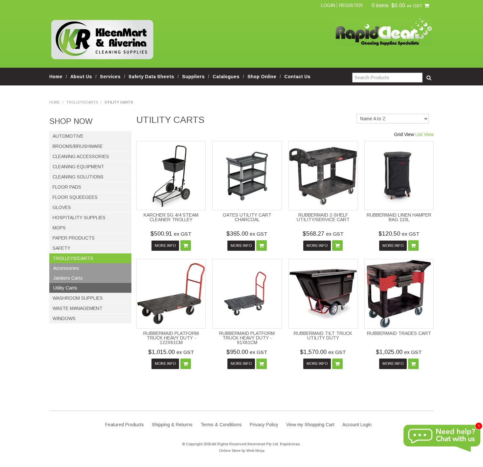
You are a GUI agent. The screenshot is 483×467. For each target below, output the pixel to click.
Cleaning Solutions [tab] (78, 176)
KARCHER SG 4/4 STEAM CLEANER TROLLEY (171, 217)
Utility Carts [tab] (65, 288)
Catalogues (226, 76)
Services (110, 76)
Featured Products (124, 424)
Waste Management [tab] (78, 308)
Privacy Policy (264, 424)
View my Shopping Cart (310, 424)
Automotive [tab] (68, 136)
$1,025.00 (399, 352)
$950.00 (246, 352)
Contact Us (297, 76)
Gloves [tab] (62, 207)
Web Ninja (255, 451)
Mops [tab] (59, 227)
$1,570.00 (323, 352)
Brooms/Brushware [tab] (78, 146)
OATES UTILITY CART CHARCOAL (247, 217)
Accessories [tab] (66, 268)
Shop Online (261, 76)
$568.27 (323, 233)
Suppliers (193, 76)
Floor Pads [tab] (67, 187)
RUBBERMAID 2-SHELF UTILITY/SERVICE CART (323, 217)
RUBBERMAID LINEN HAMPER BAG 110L (399, 217)
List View (424, 134)
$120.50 (399, 233)
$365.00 (246, 233)
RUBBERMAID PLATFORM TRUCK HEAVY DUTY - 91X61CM (247, 338)
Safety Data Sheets (151, 76)
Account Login (357, 424)
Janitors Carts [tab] (68, 278)
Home (55, 76)
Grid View (404, 134)
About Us (81, 76)
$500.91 (171, 233)
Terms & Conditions (221, 424)
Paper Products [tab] (74, 238)
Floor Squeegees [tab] (75, 197)
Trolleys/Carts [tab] (73, 258)
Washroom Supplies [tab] (78, 298)
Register (351, 5)
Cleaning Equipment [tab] (78, 166)
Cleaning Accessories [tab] (81, 156)
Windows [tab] (64, 318)
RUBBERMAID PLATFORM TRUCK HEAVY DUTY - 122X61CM (171, 338)
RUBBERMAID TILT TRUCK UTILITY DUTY (323, 335)
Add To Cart (185, 245)
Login (328, 5)
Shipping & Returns (172, 424)
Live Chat (442, 439)
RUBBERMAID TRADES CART (399, 333)
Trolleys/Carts (82, 102)
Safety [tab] (61, 248)
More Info (165, 245)
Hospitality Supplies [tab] (79, 217)
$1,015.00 (171, 352)
